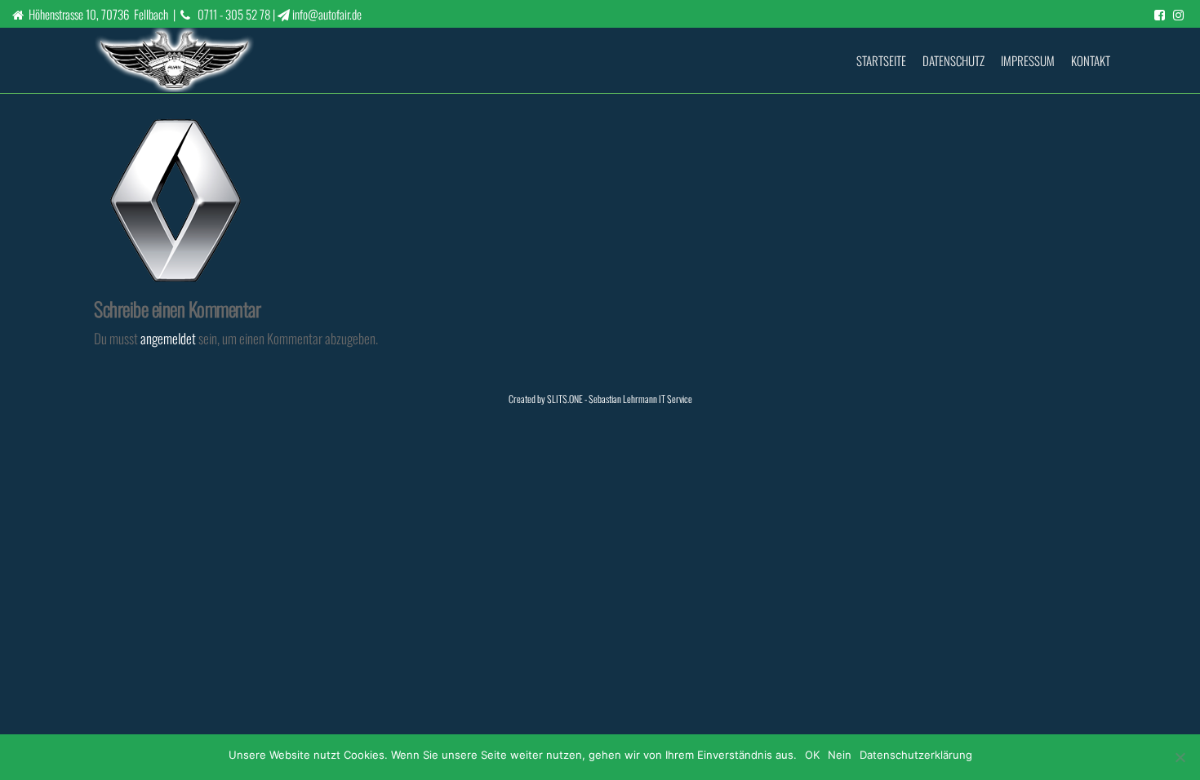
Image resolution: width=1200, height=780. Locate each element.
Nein (839, 754)
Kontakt (1090, 60)
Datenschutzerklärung (916, 754)
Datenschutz (953, 60)
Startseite (881, 60)
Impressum (1028, 60)
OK (812, 754)
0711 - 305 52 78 (234, 14)
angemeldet (168, 338)
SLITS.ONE (565, 399)
